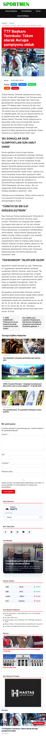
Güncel (11, 23)
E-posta (5, 463)
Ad (3, 454)
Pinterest (15, 88)
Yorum (5, 434)
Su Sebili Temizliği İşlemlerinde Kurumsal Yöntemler (22, 626)
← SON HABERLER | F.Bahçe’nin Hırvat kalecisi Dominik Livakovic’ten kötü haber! (10, 323)
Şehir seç (9, 513)
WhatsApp (32, 84)
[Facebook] (5, 532)
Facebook (22, 84)
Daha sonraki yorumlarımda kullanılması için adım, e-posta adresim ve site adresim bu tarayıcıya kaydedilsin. (23, 485)
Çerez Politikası (23, 16)
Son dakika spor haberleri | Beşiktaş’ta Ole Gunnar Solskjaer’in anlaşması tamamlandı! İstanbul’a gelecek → (31, 322)
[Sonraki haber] (39, 547)
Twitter (14, 84)
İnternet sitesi (7, 471)
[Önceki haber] (35, 547)
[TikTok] (29, 532)
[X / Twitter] (11, 532)
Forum (38, 11)
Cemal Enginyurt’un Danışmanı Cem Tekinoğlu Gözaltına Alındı (23, 620)
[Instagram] (17, 532)
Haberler (4, 23)
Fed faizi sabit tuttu (11, 617)
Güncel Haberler (11, 11)
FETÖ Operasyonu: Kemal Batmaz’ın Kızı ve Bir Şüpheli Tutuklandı (22, 614)
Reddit (7, 88)
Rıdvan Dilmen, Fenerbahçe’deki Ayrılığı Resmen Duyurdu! (24, 624)
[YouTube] (23, 532)
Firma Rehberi (27, 11)
